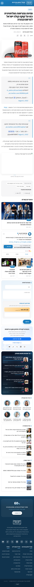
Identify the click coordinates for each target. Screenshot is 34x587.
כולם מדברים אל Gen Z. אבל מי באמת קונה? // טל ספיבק (15, 436)
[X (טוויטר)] (12, 541)
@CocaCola (17, 90)
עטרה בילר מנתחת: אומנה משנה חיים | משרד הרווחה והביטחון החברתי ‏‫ (15, 464)
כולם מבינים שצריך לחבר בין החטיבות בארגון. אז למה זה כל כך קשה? (14, 447)
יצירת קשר (30, 572)
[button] (17, 163)
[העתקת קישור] (17, 35)
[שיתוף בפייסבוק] (28, 35)
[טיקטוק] (13, 346)
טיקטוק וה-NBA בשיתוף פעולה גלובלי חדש (10, 271)
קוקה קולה (28, 186)
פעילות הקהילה (28, 560)
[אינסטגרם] (24, 346)
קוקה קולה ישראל (20, 186)
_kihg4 (6, 107)
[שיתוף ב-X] (24, 35)
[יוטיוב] (9, 346)
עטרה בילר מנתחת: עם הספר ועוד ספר (17, 482)
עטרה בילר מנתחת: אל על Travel (18, 476)
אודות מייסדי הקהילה (27, 554)
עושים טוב (18, 566)
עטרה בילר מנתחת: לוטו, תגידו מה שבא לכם (15, 487)
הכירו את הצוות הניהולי (27, 557)
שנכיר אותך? (17, 554)
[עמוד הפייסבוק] (31, 541)
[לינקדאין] (20, 346)
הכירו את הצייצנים (16, 551)
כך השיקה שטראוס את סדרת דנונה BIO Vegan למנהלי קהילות (25, 271)
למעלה (17, 584)
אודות (31, 551)
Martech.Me (17, 572)
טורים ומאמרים (17, 563)
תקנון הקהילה (29, 575)
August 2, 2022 (23, 101)
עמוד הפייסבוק (16, 339)
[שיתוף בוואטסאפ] (21, 35)
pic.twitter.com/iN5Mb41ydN (18, 93)
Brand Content (5, 557)
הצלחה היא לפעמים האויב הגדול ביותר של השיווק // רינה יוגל (16, 453)
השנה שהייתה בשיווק (15, 569)
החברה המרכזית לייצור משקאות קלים (14, 183)
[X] (17, 346)
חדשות (30, 9)
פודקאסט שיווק (16, 557)
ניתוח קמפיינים (17, 560)
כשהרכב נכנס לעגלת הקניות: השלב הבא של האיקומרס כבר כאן (16, 430)
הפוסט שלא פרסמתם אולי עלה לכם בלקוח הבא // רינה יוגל (14, 442)
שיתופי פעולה (29, 563)
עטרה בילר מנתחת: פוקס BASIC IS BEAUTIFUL (14, 470)
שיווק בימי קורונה (5, 551)
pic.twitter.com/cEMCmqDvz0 (16, 127)
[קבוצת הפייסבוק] (26, 541)
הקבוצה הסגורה (16, 342)
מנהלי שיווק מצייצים (18, 2)
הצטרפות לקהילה (28, 566)
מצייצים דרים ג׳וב (5, 554)
